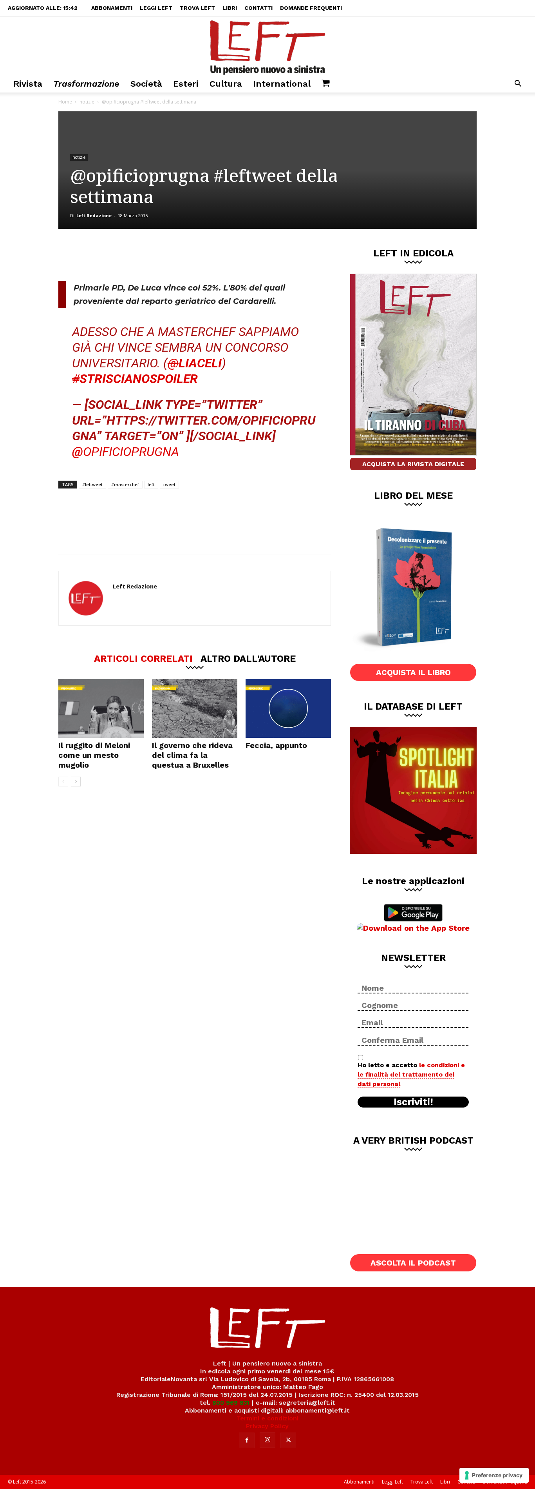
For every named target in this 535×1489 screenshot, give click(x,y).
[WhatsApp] (166, 255)
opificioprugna (131, 451)
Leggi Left (156, 8)
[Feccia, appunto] (288, 708)
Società (146, 84)
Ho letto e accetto (411, 1074)
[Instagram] (267, 1440)
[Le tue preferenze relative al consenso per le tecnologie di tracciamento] (494, 1475)
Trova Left (197, 8)
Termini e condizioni (267, 1418)
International (282, 84)
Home (65, 101)
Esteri (186, 84)
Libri (229, 8)
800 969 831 (231, 1402)
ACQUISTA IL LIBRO (413, 672)
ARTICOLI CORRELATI (143, 658)
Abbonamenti (111, 8)
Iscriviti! (413, 1102)
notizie (87, 101)
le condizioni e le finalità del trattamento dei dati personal (411, 1074)
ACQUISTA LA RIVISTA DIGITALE (413, 464)
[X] (140, 255)
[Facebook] (114, 255)
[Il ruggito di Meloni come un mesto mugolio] (101, 708)
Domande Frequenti (311, 8)
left (151, 484)
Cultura (226, 84)
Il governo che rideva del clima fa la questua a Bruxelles (192, 755)
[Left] (267, 45)
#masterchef (125, 484)
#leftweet (92, 484)
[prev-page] (63, 781)
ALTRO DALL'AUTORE (248, 658)
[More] (192, 255)
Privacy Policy (267, 1426)
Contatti (258, 8)
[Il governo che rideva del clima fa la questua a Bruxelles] (194, 708)
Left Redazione (94, 215)
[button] (517, 84)
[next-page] (76, 781)
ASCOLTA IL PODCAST (413, 1262)
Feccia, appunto (276, 745)
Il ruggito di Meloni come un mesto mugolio (94, 755)
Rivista (27, 84)
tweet (169, 484)
